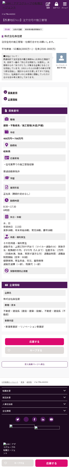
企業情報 (12, 99)
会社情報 (7, 410)
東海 (22, 382)
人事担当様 (8, 404)
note (26, 419)
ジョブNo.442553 (41, 382)
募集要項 (12, 92)
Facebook (34, 419)
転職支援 (7, 390)
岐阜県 (29, 382)
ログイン (56, 7)
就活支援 (7, 397)
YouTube (51, 419)
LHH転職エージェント (10, 382)
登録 (48, 7)
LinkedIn (42, 419)
